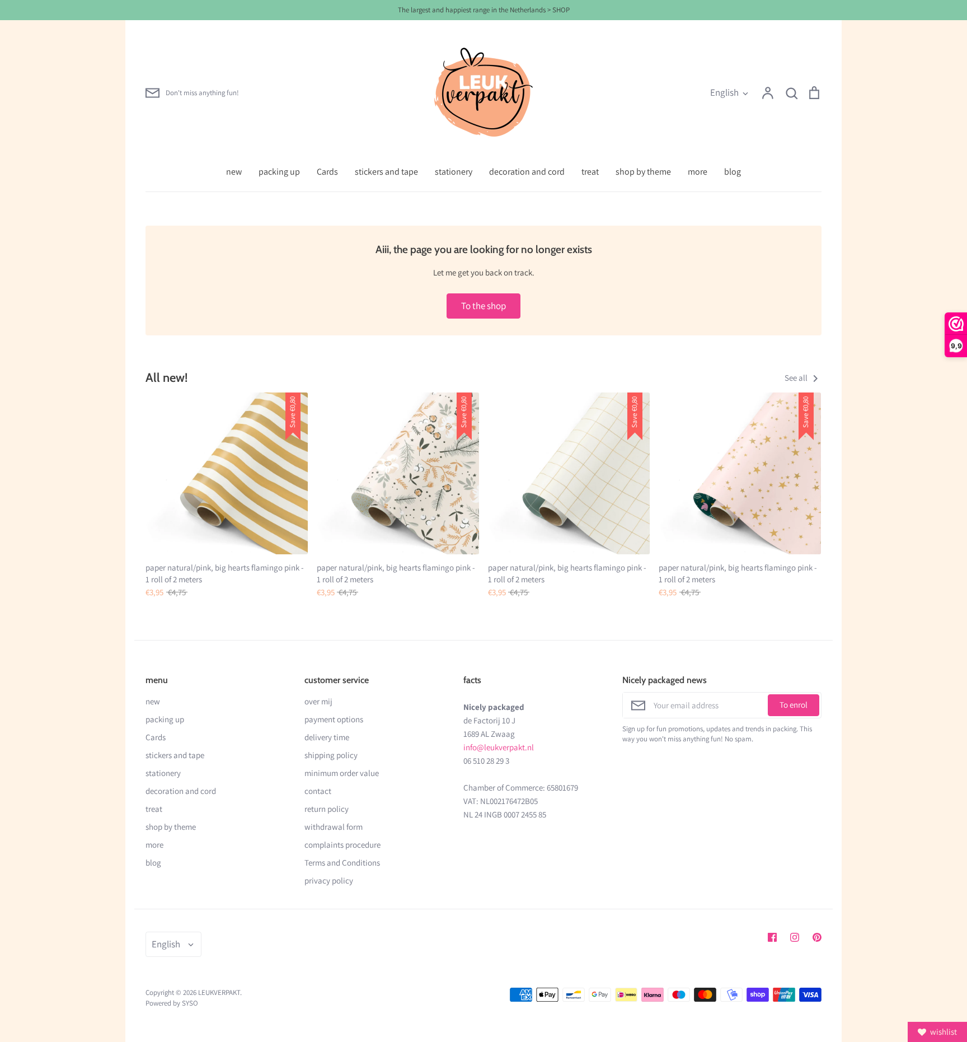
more (697, 171)
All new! (166, 377)
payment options (333, 719)
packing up (279, 171)
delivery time (326, 737)
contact (317, 791)
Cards (327, 171)
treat (590, 171)
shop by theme (643, 171)
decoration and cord (527, 171)
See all (797, 377)
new (234, 171)
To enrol (794, 704)
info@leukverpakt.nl (498, 747)
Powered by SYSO (171, 1003)
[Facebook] (772, 937)
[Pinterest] (817, 937)
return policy (326, 808)
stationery (453, 171)
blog (732, 171)
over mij (318, 701)
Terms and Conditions (342, 862)
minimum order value (341, 773)
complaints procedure (342, 844)
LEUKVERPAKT (219, 992)
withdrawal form (333, 826)
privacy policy (328, 880)
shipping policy (331, 755)
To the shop (483, 306)
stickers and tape (386, 171)
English (724, 92)
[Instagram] (794, 937)
